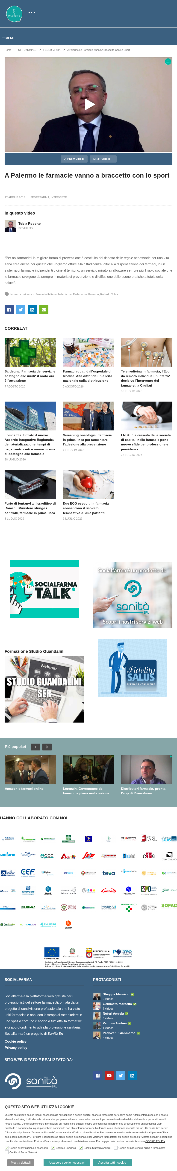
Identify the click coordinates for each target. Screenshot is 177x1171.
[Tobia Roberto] (10, 226)
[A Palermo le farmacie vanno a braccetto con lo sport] (30, 352)
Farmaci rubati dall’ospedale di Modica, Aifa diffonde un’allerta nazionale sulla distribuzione (87, 376)
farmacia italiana (46, 294)
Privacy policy (16, 1048)
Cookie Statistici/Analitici (97, 1148)
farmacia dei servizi (22, 294)
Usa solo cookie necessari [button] (67, 1162)
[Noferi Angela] (96, 1016)
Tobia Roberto (29, 223)
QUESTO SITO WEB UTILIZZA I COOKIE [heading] (39, 1107)
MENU (10, 38)
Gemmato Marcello (117, 1004)
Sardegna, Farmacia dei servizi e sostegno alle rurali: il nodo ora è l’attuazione (30, 376)
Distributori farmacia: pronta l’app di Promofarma (143, 791)
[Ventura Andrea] (96, 1025)
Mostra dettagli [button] (21, 1162)
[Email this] (43, 309)
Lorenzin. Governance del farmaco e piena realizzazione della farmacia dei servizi (86, 791)
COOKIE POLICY (155, 1141)
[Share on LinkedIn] (32, 309)
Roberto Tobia (109, 294)
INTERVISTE (59, 197)
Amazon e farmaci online (24, 788)
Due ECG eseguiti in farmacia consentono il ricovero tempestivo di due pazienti (86, 508)
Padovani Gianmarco (119, 1033)
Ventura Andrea (115, 1023)
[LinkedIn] (132, 1075)
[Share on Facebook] (9, 309)
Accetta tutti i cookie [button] (112, 1162)
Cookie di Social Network (23, 1152)
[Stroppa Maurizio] (96, 996)
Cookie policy (16, 1041)
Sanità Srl (55, 1033)
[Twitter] (120, 1075)
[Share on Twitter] (20, 309)
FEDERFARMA (39, 197)
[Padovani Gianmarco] (96, 1035)
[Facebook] (97, 1075)
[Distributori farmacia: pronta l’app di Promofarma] (146, 769)
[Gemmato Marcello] (96, 1006)
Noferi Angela (113, 1013)
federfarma (65, 294)
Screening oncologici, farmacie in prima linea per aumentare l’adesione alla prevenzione (87, 439)
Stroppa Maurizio (116, 994)
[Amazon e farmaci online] (30, 769)
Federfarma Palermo (86, 294)
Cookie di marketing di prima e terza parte (141, 1148)
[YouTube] (109, 1075)
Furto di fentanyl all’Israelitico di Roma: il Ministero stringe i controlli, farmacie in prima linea (30, 508)
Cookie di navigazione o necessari (28, 1148)
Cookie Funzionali (66, 1148)
